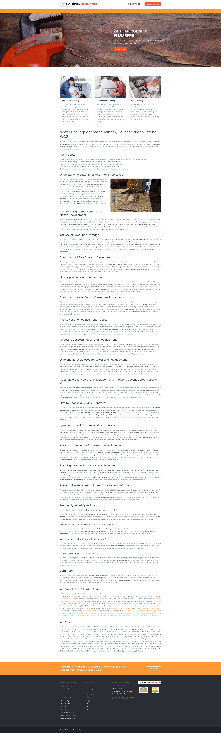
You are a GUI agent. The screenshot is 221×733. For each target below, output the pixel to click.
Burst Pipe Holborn (66, 689)
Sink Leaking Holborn (66, 710)
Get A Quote (154, 668)
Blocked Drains (102, 11)
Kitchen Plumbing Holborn (68, 692)
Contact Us (155, 11)
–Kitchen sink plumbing (95, 613)
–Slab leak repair (112, 616)
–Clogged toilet (156, 611)
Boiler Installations (116, 11)
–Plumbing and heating (150, 616)
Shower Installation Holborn (68, 704)
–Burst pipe (147, 611)
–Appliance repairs (66, 599)
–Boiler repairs (103, 599)
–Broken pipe (139, 611)
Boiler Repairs (89, 11)
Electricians (145, 11)
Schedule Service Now (153, 4)
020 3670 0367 (136, 5)
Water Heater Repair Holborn (68, 716)
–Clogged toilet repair (67, 613)
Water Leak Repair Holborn (68, 718)
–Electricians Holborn (89, 611)
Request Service (120, 49)
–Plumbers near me (131, 613)
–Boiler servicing (112, 594)
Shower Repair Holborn (67, 707)
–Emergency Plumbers (123, 608)
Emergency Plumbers (75, 11)
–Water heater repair (124, 616)
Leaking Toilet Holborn (67, 698)
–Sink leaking (95, 616)
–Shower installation (74, 616)
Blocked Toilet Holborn (67, 686)
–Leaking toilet (119, 613)
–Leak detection (109, 613)
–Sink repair (103, 616)
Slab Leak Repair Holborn (67, 713)
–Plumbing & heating (146, 613)
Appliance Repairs (132, 11)
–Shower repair (85, 616)
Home (63, 11)
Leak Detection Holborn (67, 695)
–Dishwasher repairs (77, 601)
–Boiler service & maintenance (150, 608)
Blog (88, 707)
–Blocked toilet (129, 611)
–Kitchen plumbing (81, 613)
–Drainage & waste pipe (152, 594)
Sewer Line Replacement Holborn (70, 701)
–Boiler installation (87, 594)
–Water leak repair (136, 616)
